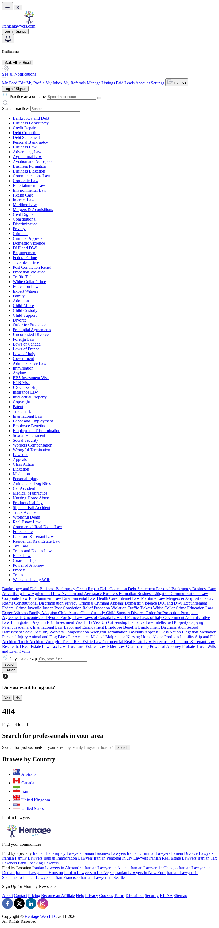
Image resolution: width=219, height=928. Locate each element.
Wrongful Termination (31, 450)
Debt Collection (26, 132)
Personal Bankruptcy (30, 142)
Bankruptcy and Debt (31, 118)
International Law (28, 416)
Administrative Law (29, 363)
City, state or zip (23, 658)
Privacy (19, 228)
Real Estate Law (27, 522)
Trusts (18, 575)
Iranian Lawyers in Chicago (154, 868)
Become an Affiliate (58, 895)
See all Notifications (19, 74)
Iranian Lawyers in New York (140, 872)
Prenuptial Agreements (32, 329)
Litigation (21, 469)
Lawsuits (20, 454)
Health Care (23, 195)
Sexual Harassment (29, 435)
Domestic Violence (29, 243)
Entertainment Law (29, 185)
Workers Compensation (32, 445)
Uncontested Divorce (31, 334)
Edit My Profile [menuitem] (31, 83)
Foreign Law (24, 339)
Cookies (106, 895)
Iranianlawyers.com (18, 26)
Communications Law (31, 176)
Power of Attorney (28, 565)
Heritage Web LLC (41, 916)
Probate (19, 570)
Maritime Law (25, 204)
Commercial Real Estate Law (37, 526)
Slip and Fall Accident (31, 507)
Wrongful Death (26, 517)
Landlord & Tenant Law (33, 536)
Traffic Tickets (25, 277)
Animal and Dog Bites (32, 483)
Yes (7, 698)
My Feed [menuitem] (9, 83)
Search (122, 748)
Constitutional (24, 219)
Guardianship (24, 560)
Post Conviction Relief (32, 267)
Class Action (23, 464)
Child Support (25, 315)
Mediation (21, 474)
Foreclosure (23, 531)
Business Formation (29, 166)
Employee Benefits (29, 426)
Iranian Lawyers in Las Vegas (89, 872)
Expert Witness (25, 291)
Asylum (19, 373)
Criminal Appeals (27, 238)
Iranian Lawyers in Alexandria (58, 868)
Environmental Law (29, 190)
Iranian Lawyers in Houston (39, 872)
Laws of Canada (27, 344)
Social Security (25, 440)
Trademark (22, 411)
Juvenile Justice (26, 262)
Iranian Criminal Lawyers (148, 853)
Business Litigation (29, 171)
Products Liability (28, 502)
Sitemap (180, 895)
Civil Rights (23, 214)
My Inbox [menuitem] (54, 83)
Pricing (34, 895)
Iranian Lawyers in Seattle (103, 877)
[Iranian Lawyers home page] (29, 22)
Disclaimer (135, 895)
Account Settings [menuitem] (149, 83)
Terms (119, 895)
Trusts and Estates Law (32, 551)
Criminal (20, 233)
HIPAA (166, 895)
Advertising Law (27, 152)
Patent (18, 406)
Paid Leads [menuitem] (125, 83)
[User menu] (4, 77)
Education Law (26, 286)
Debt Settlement (26, 137)
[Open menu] (7, 6)
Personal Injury (25, 478)
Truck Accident (26, 512)
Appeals (20, 459)
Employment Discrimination (36, 430)
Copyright (21, 402)
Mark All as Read (17, 63)
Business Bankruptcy (31, 123)
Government (23, 358)
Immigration (23, 368)
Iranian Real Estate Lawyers (173, 858)
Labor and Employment (33, 421)
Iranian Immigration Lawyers (68, 858)
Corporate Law (25, 180)
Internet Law (23, 200)
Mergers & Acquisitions (33, 209)
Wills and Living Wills (31, 579)
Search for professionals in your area (33, 747)
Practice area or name (28, 96)
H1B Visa (21, 382)
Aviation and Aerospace (33, 161)
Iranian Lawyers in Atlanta (107, 868)
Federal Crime (25, 257)
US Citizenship (25, 387)
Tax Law (20, 546)
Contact (20, 895)
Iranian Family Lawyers (22, 858)
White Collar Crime (29, 281)
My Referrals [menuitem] (75, 83)
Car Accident (24, 488)
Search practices (15, 108)
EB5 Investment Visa (31, 377)
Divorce (19, 320)
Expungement (24, 252)
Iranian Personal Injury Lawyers (121, 858)
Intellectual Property (30, 397)
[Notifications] (8, 38)
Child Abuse (23, 305)
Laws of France (26, 349)
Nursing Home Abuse (31, 498)
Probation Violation (29, 272)
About (7, 895)
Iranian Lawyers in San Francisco (51, 877)
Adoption (21, 301)
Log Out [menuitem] (179, 83)
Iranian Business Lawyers (104, 853)
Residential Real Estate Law (36, 541)
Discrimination (25, 224)
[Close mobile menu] (18, 7)
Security (152, 895)
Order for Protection (30, 325)
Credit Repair (24, 128)
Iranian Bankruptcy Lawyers (57, 853)
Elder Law (22, 555)
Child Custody (25, 310)
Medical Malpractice (30, 493)
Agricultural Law (27, 156)
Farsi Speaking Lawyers (38, 863)
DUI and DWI (25, 248)
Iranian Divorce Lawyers (192, 853)
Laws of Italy (24, 353)
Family (19, 296)
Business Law (25, 147)
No (17, 698)
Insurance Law (25, 392)
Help (80, 895)
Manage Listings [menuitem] (101, 83)
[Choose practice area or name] (99, 98)
